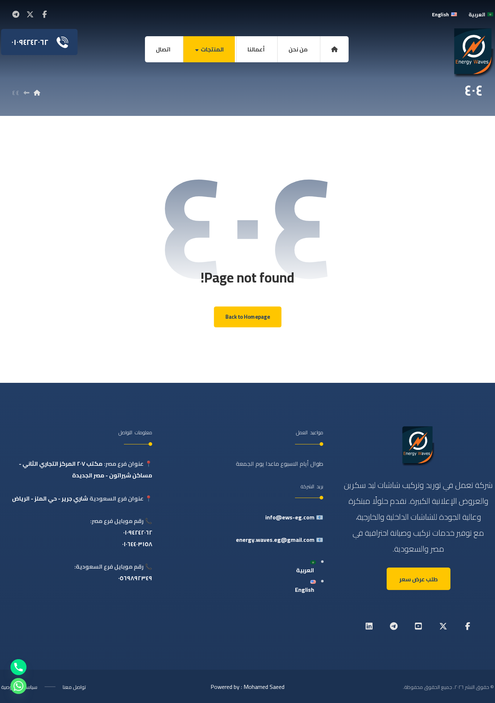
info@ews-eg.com (290, 517)
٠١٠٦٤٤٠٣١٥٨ (137, 544)
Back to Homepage (247, 317)
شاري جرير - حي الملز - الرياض (50, 498)
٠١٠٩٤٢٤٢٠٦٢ (137, 532)
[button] (44, 14)
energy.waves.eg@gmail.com (275, 539)
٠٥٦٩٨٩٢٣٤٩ (135, 578)
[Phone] (18, 667)
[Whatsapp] (18, 686)
